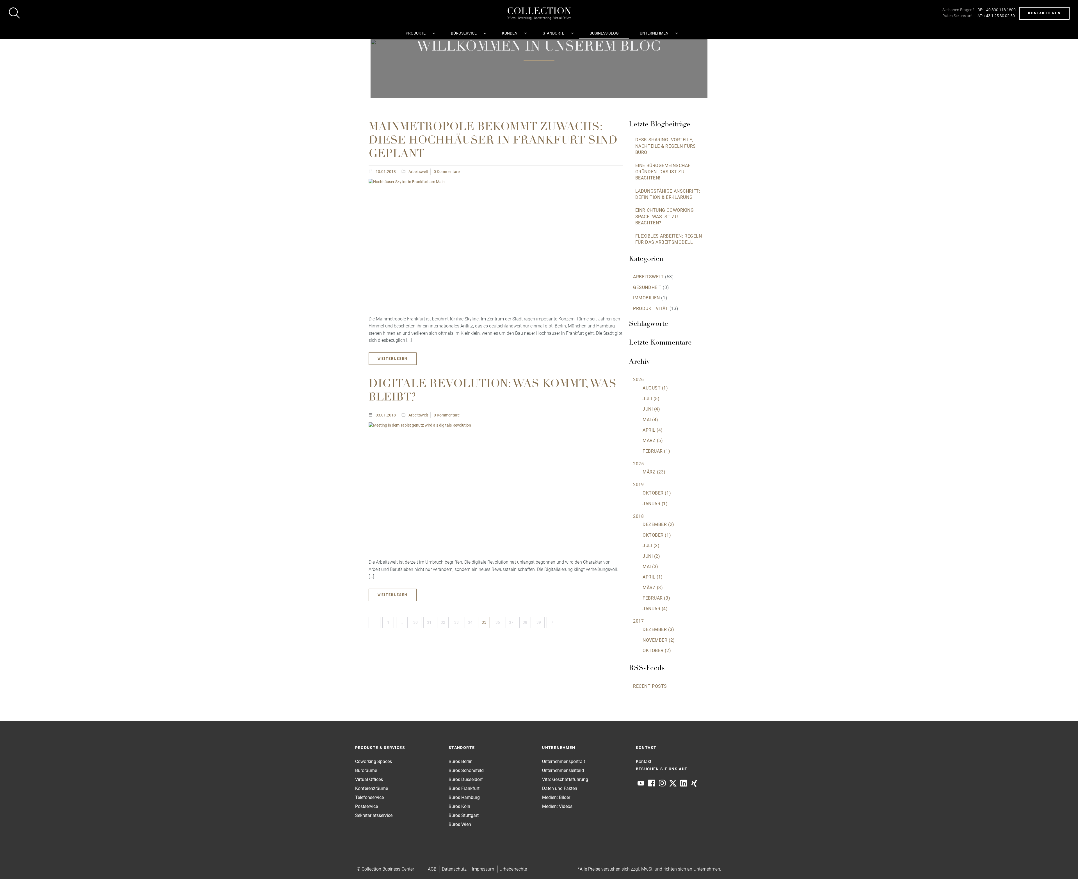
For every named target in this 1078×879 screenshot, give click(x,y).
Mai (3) (650, 566)
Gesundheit (647, 287)
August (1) (655, 388)
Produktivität (650, 308)
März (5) (653, 440)
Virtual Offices (369, 779)
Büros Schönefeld (466, 770)
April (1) (653, 577)
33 (456, 622)
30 (415, 622)
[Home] (539, 7)
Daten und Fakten (559, 788)
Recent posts (650, 686)
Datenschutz (454, 869)
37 (511, 622)
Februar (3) (656, 598)
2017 (638, 621)
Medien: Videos (557, 806)
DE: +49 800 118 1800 (996, 10)
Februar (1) (656, 451)
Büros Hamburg (464, 797)
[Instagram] (662, 783)
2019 (638, 484)
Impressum (483, 869)
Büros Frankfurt (464, 788)
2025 (638, 463)
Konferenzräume (371, 788)
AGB (432, 869)
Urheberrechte (513, 869)
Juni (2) (651, 556)
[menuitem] (417, 33)
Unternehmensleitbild (563, 770)
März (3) (653, 587)
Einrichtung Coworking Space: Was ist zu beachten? (664, 217)
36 (497, 622)
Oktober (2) (657, 650)
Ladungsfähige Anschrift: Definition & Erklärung (667, 194)
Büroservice (464, 33)
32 (443, 622)
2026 (638, 379)
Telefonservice (369, 797)
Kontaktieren (1044, 13)
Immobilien (646, 297)
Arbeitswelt (418, 171)
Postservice (366, 806)
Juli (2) (651, 545)
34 (470, 622)
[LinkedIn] (684, 783)
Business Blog (604, 33)
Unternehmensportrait (563, 761)
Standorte (553, 33)
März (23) (654, 472)
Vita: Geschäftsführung (565, 779)
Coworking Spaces (373, 761)
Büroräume (366, 770)
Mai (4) (650, 419)
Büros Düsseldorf (466, 779)
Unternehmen (654, 33)
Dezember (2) (658, 524)
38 (525, 622)
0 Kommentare (447, 171)
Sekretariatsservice (373, 815)
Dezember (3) (658, 629)
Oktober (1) (657, 493)
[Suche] (14, 14)
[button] (1063, 864)
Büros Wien (460, 824)
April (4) (653, 430)
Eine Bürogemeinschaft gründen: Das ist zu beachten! (664, 172)
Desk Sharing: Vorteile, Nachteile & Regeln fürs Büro (665, 146)
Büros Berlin (460, 761)
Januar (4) (655, 608)
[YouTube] (641, 783)
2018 (638, 516)
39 (538, 622)
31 (429, 622)
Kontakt (643, 761)
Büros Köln (459, 806)
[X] (673, 783)
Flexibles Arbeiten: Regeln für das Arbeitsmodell (668, 239)
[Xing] (694, 783)
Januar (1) (655, 503)
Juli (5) (651, 398)
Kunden (509, 33)
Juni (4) (651, 409)
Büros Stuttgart (464, 815)
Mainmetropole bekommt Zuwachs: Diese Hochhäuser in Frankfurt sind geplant (493, 141)
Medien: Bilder (556, 797)
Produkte (416, 33)
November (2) (659, 640)
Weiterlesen (392, 359)
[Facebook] (652, 783)
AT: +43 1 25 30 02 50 (996, 15)
